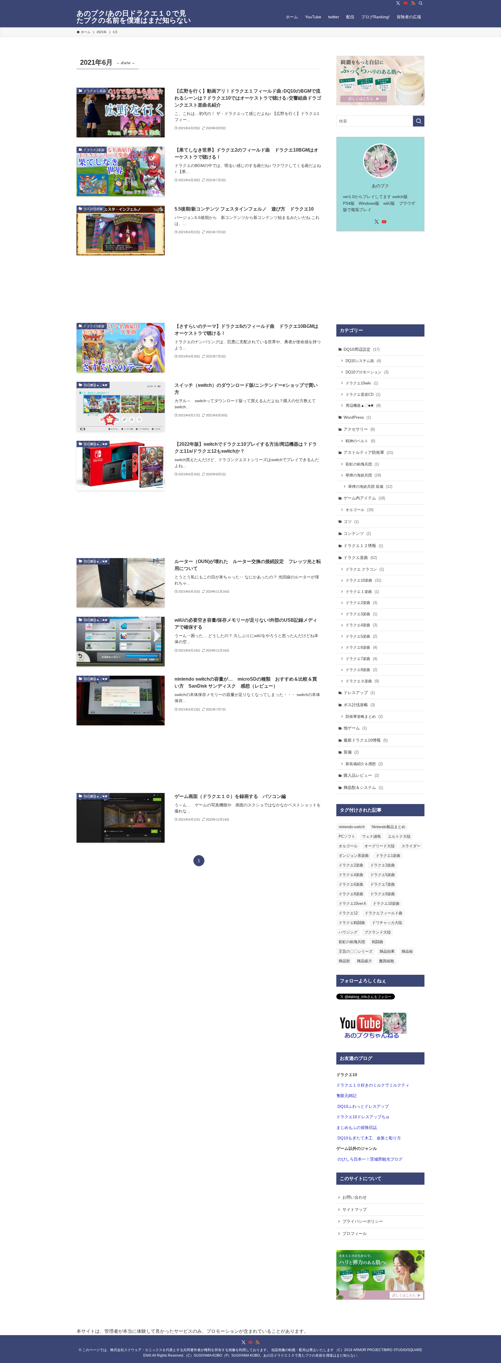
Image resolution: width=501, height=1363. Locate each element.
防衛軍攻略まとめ (364, 716)
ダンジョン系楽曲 (354, 855)
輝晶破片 (364, 961)
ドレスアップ (359, 692)
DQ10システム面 (363, 361)
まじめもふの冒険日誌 (356, 1127)
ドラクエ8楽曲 (361, 670)
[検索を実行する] (418, 121)
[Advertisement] (199, 289)
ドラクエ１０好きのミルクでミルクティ (372, 1085)
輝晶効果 (387, 951)
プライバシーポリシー (362, 1221)
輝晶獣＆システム (363, 787)
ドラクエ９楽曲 (362, 681)
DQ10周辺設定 (362, 349)
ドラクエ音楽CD (363, 394)
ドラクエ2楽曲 (361, 602)
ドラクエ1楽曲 (388, 855)
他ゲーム (355, 728)
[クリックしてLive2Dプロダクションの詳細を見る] (380, 80)
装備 (351, 752)
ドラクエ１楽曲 (362, 591)
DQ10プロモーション (367, 372)
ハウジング (348, 932)
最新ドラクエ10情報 (366, 740)
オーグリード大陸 (379, 846)
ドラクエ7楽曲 (361, 659)
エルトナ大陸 (399, 836)
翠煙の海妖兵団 (363, 475)
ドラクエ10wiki (362, 383)
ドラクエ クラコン (365, 569)
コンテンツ (357, 533)
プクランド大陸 (377, 932)
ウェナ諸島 (371, 836)
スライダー (411, 846)
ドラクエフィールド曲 (383, 913)
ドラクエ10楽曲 (363, 580)
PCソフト (347, 836)
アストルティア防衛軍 (368, 452)
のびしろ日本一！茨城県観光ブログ (369, 1159)
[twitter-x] (398, 3)
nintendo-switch (352, 827)
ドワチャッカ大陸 (387, 922)
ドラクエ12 (348, 913)
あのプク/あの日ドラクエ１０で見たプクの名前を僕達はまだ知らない (134, 17)
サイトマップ (354, 1209)
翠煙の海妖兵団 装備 (370, 486)
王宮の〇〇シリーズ (356, 951)
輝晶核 (407, 951)
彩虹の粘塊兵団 (362, 464)
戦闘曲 (377, 942)
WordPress (357, 417)
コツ (351, 521)
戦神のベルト (360, 441)
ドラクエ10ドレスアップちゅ (363, 1116)
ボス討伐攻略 (359, 704)
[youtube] (405, 3)
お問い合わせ (354, 1197)
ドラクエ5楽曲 (361, 636)
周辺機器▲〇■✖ (363, 405)
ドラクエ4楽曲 (361, 625)
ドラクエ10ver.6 (352, 903)
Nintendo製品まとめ (388, 827)
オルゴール (359, 510)
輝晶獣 (344, 961)
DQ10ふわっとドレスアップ (363, 1106)
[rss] (413, 3)
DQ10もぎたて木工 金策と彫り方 (369, 1138)
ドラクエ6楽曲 (361, 647)
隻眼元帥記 (346, 1095)
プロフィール (354, 1233)
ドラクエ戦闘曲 (352, 922)
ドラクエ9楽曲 (382, 894)
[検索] (420, 3)
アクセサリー (359, 429)
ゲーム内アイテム (364, 498)
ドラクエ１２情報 (363, 545)
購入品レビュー (361, 775)
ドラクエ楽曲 (360, 557)
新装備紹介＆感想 (364, 764)
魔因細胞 (386, 961)
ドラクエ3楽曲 (361, 614)
